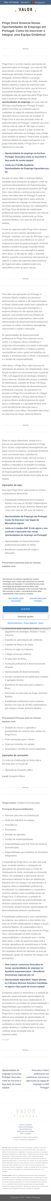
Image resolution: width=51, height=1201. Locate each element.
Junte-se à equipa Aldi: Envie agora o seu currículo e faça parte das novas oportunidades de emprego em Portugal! (26, 531)
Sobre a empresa (25, 1133)
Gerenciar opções (25, 616)
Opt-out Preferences (25, 1129)
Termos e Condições (25, 1125)
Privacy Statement (30, 623)
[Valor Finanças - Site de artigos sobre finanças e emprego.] (26, 11)
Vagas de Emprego (11, 2)
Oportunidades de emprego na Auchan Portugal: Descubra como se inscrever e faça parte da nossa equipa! (25, 156)
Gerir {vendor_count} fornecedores (16, 599)
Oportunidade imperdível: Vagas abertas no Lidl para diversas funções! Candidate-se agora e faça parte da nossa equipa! (26, 983)
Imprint (40, 623)
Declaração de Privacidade (25, 1131)
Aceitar (25, 609)
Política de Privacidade (25, 1127)
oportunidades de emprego (16, 102)
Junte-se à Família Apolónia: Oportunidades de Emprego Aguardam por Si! (27, 168)
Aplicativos (25, 2)
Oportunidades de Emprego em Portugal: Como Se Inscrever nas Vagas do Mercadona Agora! (26, 519)
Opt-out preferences (15, 623)
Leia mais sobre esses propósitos (38, 599)
